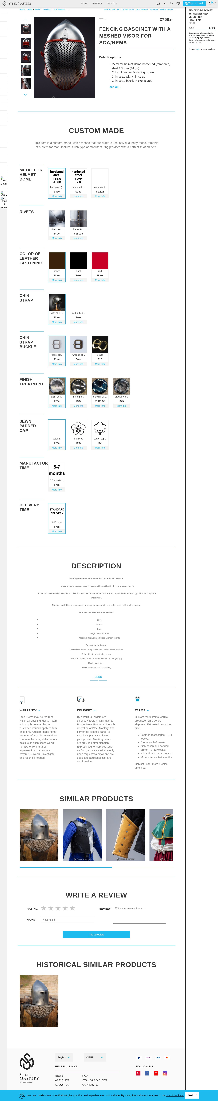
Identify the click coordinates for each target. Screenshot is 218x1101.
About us (112, 3)
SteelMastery (17, 3)
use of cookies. (175, 1095)
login (198, 49)
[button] (25, 94)
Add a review (96, 934)
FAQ (85, 1075)
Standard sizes (94, 1080)
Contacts (90, 1084)
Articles (97, 3)
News (84, 3)
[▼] (3, 181)
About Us (62, 1084)
